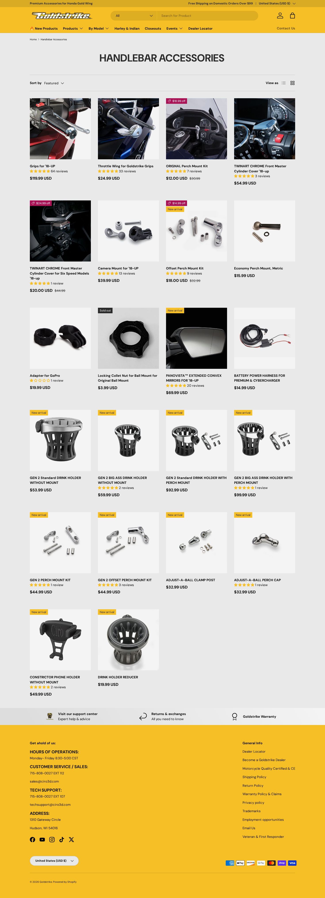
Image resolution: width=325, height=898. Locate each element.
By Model (96, 28)
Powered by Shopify (64, 881)
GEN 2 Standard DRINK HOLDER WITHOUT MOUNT (55, 480)
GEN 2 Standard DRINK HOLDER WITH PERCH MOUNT (196, 480)
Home (33, 39)
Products (70, 28)
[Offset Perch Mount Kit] (196, 231)
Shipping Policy (254, 777)
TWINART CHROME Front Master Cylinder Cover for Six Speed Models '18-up (59, 273)
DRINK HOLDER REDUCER (118, 677)
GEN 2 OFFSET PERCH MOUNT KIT (125, 580)
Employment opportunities (263, 819)
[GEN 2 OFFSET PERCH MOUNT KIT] (128, 542)
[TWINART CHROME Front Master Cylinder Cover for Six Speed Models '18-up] (60, 231)
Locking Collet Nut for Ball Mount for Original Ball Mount (127, 378)
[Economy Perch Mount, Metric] (264, 231)
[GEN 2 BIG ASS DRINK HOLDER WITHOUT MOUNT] (128, 440)
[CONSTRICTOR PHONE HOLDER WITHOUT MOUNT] (60, 639)
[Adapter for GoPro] (60, 338)
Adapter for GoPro (45, 375)
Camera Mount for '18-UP (118, 268)
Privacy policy (253, 802)
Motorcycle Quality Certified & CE (269, 768)
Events (172, 28)
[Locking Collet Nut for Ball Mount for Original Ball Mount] (128, 338)
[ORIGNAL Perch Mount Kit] (196, 128)
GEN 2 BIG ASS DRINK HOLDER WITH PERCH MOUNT (263, 480)
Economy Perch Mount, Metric (258, 268)
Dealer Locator (200, 28)
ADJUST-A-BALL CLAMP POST (190, 580)
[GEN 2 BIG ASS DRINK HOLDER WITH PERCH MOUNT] (264, 440)
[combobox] (184, 16)
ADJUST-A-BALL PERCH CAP (257, 580)
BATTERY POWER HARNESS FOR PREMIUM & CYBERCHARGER (259, 378)
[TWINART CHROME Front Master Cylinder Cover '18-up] (264, 128)
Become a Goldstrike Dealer (264, 760)
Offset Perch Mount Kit (185, 268)
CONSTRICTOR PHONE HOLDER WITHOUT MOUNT (55, 680)
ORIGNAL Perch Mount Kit (187, 166)
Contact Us (286, 28)
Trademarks (252, 811)
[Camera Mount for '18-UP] (128, 231)
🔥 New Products (44, 28)
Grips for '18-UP (42, 166)
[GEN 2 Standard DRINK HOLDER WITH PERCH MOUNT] (196, 440)
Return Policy (253, 785)
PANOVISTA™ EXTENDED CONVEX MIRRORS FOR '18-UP (194, 378)
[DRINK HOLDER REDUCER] (128, 639)
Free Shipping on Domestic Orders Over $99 (220, 3)
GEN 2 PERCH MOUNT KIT (50, 580)
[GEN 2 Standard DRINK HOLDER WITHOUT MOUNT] (60, 440)
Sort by (36, 83)
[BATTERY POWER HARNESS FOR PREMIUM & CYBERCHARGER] (264, 338)
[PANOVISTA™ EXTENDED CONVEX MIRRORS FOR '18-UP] (196, 338)
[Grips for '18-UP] (60, 128)
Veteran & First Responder (263, 837)
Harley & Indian (127, 28)
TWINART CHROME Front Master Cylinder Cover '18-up (260, 168)
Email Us (249, 828)
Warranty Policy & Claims (262, 794)
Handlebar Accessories (54, 39)
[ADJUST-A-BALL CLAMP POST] (196, 542)
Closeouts (153, 28)
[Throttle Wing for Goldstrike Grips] (128, 128)
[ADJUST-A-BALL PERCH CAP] (264, 542)
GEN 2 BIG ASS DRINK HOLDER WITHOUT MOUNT (122, 480)
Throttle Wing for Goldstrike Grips (125, 166)
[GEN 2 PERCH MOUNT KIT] (60, 542)
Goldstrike (46, 881)
